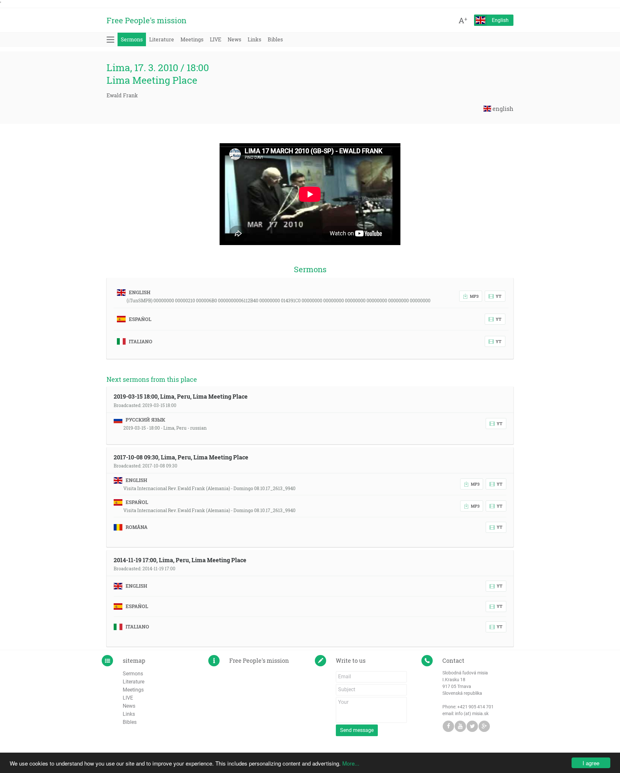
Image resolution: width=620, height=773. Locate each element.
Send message (357, 730)
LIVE (215, 39)
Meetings (192, 39)
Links (254, 39)
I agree (591, 763)
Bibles (275, 39)
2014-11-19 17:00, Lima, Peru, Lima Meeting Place (180, 560)
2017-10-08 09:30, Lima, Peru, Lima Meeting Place (181, 457)
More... (350, 763)
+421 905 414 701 (475, 706)
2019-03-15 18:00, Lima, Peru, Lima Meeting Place (181, 396)
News (234, 39)
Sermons (132, 39)
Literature (161, 39)
